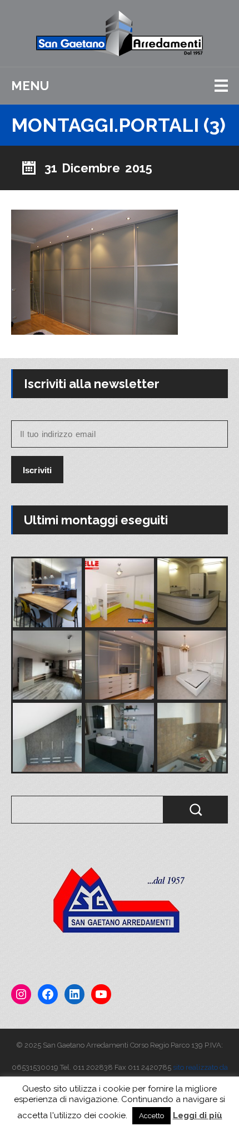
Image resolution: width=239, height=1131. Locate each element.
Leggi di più (197, 1115)
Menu (30, 85)
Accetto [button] (151, 1116)
